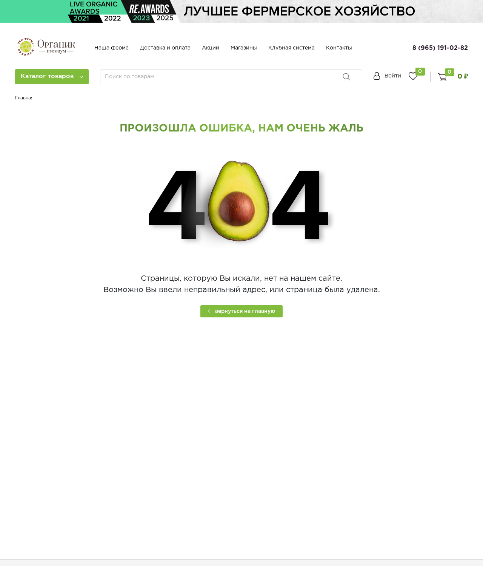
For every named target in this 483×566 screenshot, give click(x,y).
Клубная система (291, 48)
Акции (210, 48)
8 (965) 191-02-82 (440, 48)
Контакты (339, 48)
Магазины (244, 48)
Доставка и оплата (165, 48)
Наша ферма (111, 48)
